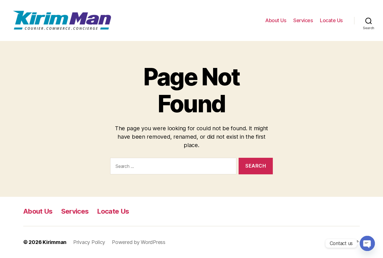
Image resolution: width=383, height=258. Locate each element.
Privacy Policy (89, 242)
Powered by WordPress (138, 242)
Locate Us (331, 20)
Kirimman (54, 242)
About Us (275, 20)
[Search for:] (172, 167)
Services (303, 20)
